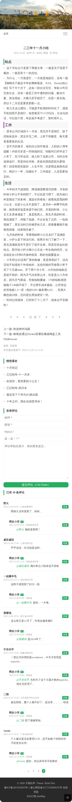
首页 (5, 33)
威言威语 (8, 539)
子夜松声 (30, 783)
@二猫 (20, 720)
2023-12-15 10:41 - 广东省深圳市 (18, 734)
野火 (6, 503)
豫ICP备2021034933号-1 (17, 787)
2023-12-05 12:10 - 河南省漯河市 (23, 561)
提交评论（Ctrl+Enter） (36, 484)
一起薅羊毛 (10, 576)
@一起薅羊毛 (24, 602)
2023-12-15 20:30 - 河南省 (20, 757)
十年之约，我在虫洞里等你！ (24, 401)
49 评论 (54, 53)
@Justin (20, 761)
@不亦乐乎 (22, 679)
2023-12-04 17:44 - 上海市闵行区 (18, 543)
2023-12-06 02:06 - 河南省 (20, 598)
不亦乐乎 (8, 649)
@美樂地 (21, 639)
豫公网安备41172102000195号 (46, 787)
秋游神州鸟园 (21, 329)
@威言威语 (22, 566)
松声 (29, 53)
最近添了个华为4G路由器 (22, 394)
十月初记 (12, 367)
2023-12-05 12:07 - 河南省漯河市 (23, 525)
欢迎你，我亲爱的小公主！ (23, 381)
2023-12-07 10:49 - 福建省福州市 (18, 653)
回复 (65, 507)
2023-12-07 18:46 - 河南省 (20, 675)
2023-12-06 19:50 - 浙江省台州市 (18, 616)
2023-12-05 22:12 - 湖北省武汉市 (18, 580)
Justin (6, 730)
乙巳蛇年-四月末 (16, 388)
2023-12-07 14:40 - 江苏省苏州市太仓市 (21, 698)
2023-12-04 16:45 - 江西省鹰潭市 (18, 507)
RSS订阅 (31, 796)
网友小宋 (14, 521)
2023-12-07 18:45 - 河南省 (20, 634)
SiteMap (41, 796)
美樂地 (7, 613)
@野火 (20, 529)
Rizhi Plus (50, 783)
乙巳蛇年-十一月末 (18, 374)
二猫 (6, 694)
